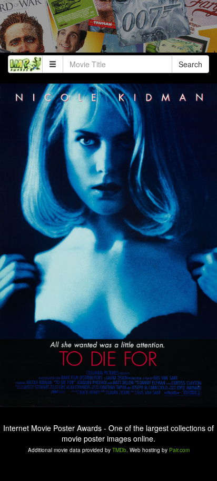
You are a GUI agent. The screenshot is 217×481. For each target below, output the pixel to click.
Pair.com (179, 450)
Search (190, 64)
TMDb (119, 450)
